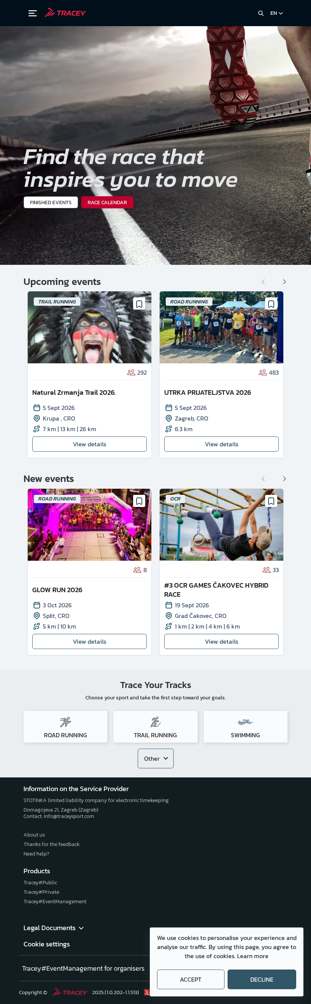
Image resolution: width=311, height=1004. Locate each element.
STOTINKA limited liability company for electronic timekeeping (96, 800)
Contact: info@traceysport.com (59, 816)
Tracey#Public (40, 883)
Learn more (253, 955)
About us (34, 835)
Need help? (36, 854)
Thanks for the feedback (52, 844)
